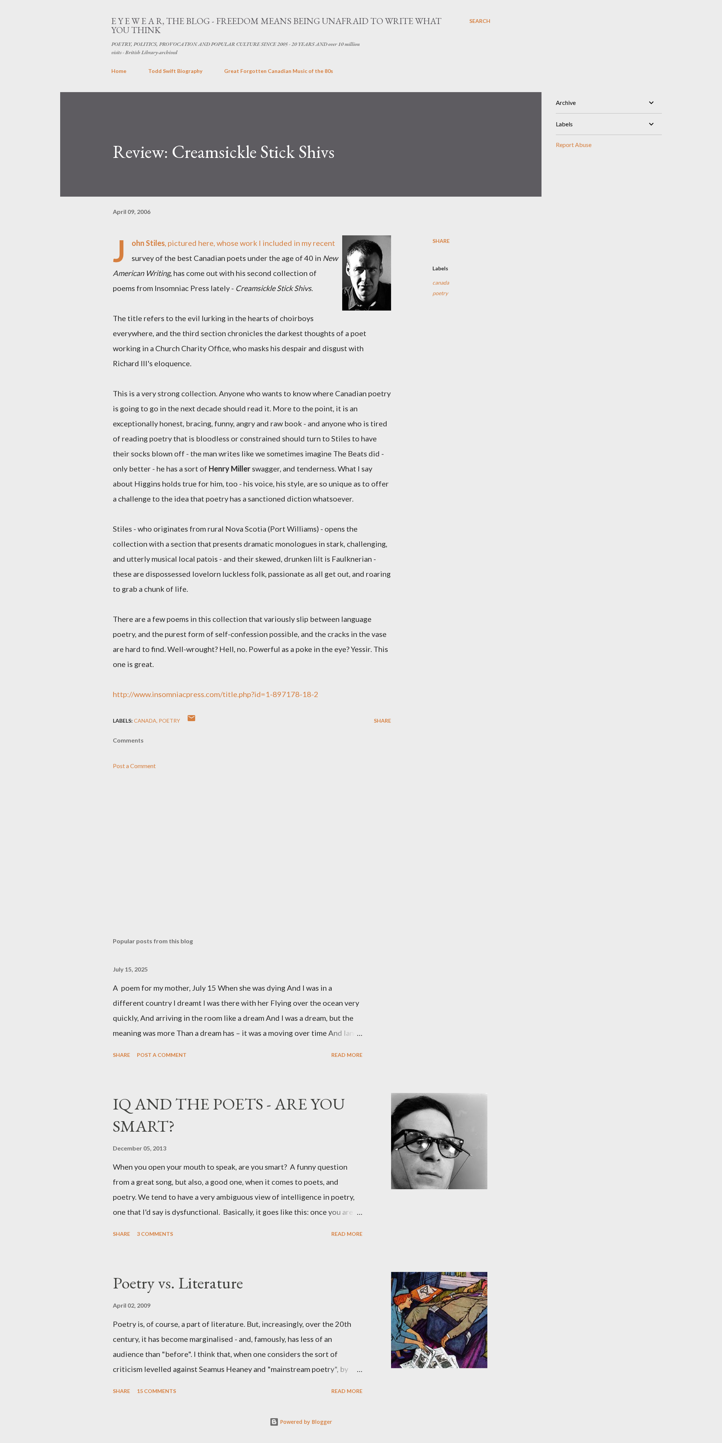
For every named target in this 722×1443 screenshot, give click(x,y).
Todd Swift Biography (175, 71)
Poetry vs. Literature (178, 1282)
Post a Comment (134, 765)
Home (118, 71)
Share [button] (441, 241)
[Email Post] (191, 720)
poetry (440, 293)
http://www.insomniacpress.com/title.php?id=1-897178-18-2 (216, 694)
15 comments (156, 1391)
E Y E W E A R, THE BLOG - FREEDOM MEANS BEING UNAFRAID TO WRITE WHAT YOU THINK (276, 25)
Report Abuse (574, 144)
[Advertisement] (240, 843)
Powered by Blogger (305, 1421)
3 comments (155, 1234)
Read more (347, 1055)
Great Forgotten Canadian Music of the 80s (278, 71)
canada (440, 282)
